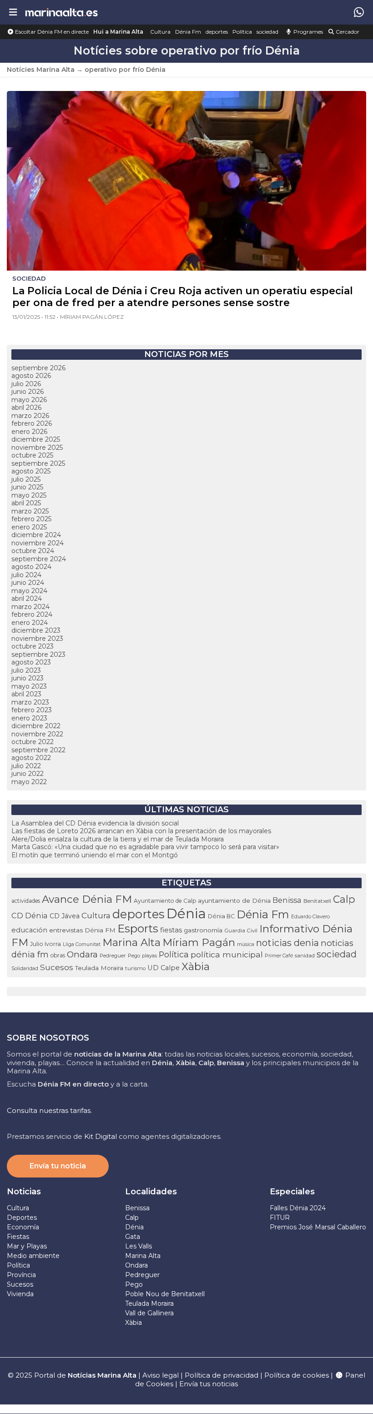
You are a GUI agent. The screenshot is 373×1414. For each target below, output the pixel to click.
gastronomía (203, 930)
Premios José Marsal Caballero (318, 1227)
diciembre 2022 (35, 726)
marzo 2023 (30, 702)
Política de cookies (296, 1375)
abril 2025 (26, 503)
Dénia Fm (188, 31)
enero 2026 (29, 432)
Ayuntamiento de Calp (165, 900)
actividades (25, 900)
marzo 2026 (30, 416)
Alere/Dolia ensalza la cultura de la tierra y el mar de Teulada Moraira (117, 839)
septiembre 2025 (38, 463)
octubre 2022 (32, 742)
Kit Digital (100, 1136)
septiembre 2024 (38, 559)
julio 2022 (26, 766)
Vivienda (20, 1294)
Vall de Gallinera (149, 1313)
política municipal (227, 954)
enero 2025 (29, 527)
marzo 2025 (30, 511)
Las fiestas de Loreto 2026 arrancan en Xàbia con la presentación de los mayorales (141, 831)
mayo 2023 (29, 686)
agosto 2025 (30, 471)
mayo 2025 (28, 495)
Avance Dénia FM (87, 899)
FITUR (280, 1217)
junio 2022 (27, 774)
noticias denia (287, 942)
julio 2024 (26, 575)
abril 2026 (26, 407)
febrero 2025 (31, 519)
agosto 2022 (31, 758)
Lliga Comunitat (82, 944)
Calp (344, 899)
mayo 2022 (29, 782)
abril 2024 (26, 598)
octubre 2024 (32, 551)
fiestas (171, 930)
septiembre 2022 (38, 750)
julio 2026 (26, 384)
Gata (132, 1237)
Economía (23, 1227)
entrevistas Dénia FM (82, 930)
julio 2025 (25, 479)
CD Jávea (65, 916)
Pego (134, 955)
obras (57, 955)
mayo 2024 (29, 591)
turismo (135, 968)
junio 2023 (27, 678)
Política (242, 31)
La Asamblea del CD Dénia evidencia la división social (95, 823)
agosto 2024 (31, 567)
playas (149, 956)
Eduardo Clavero (310, 917)
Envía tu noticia (58, 1166)
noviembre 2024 (37, 543)
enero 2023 (29, 718)
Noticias (24, 1192)
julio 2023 (26, 670)
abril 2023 (26, 694)
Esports (137, 928)
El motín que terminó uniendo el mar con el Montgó (94, 855)
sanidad (305, 955)
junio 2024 (27, 583)
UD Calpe (163, 968)
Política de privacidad (222, 1375)
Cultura (160, 31)
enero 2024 (29, 623)
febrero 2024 (31, 614)
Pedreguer (113, 955)
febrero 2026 (31, 423)
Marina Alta (131, 942)
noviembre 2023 (37, 638)
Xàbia (195, 966)
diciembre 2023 (35, 630)
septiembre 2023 (38, 654)
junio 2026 (27, 391)
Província (21, 1275)
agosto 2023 (31, 662)
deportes (217, 31)
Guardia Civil (240, 930)
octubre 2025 (32, 455)
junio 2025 (27, 487)
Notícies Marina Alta (41, 69)
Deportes (22, 1217)
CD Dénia (29, 915)
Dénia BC (221, 916)
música (245, 944)
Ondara (82, 954)
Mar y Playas (27, 1246)
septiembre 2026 (38, 368)
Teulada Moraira (99, 967)
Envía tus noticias (208, 1383)
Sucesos (56, 967)
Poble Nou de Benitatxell (165, 1294)
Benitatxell (317, 901)
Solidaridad (24, 968)
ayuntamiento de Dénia (234, 900)
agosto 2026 (31, 376)
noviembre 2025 (37, 447)
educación (29, 930)
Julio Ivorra (45, 944)
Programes (307, 31)
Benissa (287, 900)
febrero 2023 (31, 710)
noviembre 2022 (37, 734)
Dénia (186, 913)
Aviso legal (160, 1375)
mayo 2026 (29, 400)
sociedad (267, 31)
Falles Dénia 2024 (298, 1208)
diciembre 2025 (35, 439)
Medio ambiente (33, 1256)
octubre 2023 (32, 646)
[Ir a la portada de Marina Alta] (61, 12)
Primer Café (279, 955)
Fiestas (18, 1237)
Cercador (346, 31)
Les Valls (138, 1246)
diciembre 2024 (36, 535)
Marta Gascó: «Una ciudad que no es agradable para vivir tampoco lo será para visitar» (145, 847)
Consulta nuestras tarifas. (49, 1110)
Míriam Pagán (198, 942)
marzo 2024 (30, 607)
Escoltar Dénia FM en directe (51, 31)
